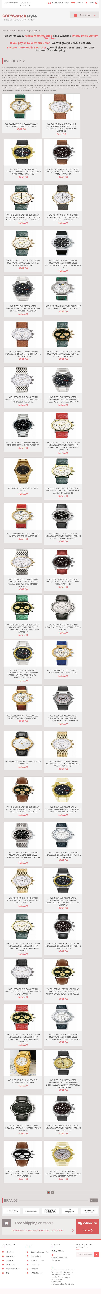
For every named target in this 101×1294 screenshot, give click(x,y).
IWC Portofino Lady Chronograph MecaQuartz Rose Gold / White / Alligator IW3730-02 (23, 262)
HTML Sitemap (36, 1273)
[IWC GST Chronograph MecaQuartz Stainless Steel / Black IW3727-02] (23, 425)
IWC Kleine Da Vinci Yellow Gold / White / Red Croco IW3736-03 (23, 534)
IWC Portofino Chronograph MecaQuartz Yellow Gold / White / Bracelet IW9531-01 (23, 900)
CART (92, 3)
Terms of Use (36, 1256)
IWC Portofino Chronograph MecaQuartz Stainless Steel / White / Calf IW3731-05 (23, 353)
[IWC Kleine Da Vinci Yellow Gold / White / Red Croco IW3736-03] (23, 516)
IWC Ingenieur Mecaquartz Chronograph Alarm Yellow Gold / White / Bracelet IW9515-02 (63, 1173)
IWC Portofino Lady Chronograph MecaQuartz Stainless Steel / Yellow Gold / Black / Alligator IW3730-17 (23, 628)
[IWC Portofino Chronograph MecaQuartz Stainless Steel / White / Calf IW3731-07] (23, 972)
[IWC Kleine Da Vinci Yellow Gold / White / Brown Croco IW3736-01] (23, 699)
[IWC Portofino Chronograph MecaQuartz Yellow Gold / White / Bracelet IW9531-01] (23, 881)
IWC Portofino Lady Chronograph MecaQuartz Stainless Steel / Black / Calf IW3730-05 (23, 1173)
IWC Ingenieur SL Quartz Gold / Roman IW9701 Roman (23, 1081)
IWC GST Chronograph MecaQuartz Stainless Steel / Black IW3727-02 (23, 443)
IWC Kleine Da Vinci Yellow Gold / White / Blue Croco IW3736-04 (63, 671)
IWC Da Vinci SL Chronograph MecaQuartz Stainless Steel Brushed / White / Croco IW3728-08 (63, 1037)
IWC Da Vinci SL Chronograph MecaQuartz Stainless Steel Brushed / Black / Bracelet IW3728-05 (23, 856)
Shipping (9, 1260)
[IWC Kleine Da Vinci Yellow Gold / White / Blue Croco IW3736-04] (63, 653)
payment (79, 3)
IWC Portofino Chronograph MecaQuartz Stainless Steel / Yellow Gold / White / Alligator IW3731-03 (61, 127)
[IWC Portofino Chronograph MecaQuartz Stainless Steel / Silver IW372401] (63, 608)
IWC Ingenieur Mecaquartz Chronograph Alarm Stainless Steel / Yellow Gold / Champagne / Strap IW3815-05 (63, 1083)
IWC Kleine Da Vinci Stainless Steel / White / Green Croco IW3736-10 (63, 307)
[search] (96, 3)
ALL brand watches (60, 3)
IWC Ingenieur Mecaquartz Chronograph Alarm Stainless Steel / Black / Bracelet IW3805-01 (63, 399)
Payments (10, 1256)
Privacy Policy (36, 1264)
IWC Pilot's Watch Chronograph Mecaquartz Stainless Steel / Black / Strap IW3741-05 (63, 171)
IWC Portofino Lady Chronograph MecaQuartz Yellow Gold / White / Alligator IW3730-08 (63, 490)
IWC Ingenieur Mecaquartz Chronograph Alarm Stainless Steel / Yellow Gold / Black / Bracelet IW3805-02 (23, 674)
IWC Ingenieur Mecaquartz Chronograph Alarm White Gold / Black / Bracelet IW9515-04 (23, 308)
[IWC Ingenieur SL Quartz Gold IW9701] (23, 471)
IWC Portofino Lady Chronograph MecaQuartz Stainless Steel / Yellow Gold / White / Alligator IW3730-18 (23, 947)
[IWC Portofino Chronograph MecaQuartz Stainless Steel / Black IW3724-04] (23, 1108)
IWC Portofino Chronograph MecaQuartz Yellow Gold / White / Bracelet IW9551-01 (63, 763)
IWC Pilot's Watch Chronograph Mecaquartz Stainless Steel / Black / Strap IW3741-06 (63, 945)
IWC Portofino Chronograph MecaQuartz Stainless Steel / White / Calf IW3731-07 (23, 991)
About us (9, 1252)
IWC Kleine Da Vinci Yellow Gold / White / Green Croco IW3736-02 (21, 125)
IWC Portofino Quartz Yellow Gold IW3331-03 (23, 762)
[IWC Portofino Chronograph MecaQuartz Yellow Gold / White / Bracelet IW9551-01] (63, 744)
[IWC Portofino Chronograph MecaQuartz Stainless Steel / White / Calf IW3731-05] (23, 334)
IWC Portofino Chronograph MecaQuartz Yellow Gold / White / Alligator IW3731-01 (63, 217)
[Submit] (96, 1254)
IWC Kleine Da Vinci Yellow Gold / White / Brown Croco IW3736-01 (23, 717)
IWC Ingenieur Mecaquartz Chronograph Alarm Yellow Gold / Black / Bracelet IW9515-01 (63, 809)
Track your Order (37, 1260)
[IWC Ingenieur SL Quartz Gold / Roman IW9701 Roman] (23, 1063)
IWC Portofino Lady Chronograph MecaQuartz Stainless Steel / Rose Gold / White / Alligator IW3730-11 (23, 217)
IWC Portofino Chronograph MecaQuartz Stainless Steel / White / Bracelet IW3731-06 (23, 399)
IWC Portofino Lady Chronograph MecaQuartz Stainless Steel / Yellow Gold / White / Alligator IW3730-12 (63, 446)
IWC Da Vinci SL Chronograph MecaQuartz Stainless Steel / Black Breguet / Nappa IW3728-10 (63, 536)
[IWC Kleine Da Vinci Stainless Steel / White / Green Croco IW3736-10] (63, 289)
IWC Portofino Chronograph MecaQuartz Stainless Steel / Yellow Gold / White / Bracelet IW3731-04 (23, 583)
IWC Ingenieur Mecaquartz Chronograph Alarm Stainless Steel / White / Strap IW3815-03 (63, 718)
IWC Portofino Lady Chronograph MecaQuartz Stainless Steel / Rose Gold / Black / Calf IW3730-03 (23, 809)
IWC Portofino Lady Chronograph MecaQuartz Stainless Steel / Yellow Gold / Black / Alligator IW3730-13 (23, 1038)
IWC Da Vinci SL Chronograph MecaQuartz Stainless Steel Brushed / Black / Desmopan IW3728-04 (63, 264)
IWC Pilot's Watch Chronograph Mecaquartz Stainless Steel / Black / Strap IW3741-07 (63, 581)
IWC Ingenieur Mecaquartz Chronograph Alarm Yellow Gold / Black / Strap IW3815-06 (23, 171)
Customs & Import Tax (40, 1252)
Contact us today (89, 1226)
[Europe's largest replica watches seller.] (20, 17)
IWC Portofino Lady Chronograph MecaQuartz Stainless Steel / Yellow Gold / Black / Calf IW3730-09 (63, 992)
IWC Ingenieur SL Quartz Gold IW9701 (23, 489)
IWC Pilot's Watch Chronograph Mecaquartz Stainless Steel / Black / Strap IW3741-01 (63, 1128)
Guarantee (10, 1264)
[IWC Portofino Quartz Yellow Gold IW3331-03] (23, 744)
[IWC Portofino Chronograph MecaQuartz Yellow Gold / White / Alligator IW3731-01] (63, 198)
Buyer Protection (12, 1269)
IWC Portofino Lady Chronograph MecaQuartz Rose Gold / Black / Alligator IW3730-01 (63, 353)
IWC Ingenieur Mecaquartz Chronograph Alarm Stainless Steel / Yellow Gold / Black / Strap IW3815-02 (63, 901)
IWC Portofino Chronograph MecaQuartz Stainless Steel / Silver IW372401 (63, 627)
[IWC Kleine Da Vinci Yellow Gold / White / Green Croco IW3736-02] (21, 107)
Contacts (34, 1269)
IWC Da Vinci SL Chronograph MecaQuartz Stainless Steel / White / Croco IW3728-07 (63, 854)
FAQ (7, 1273)
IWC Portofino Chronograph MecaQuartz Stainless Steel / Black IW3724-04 (23, 1128)
